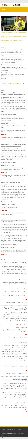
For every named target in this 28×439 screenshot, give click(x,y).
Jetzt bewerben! (4, 81)
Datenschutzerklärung (11, 429)
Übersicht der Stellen (14, 83)
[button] (2, 436)
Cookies (19, 429)
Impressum (3, 429)
